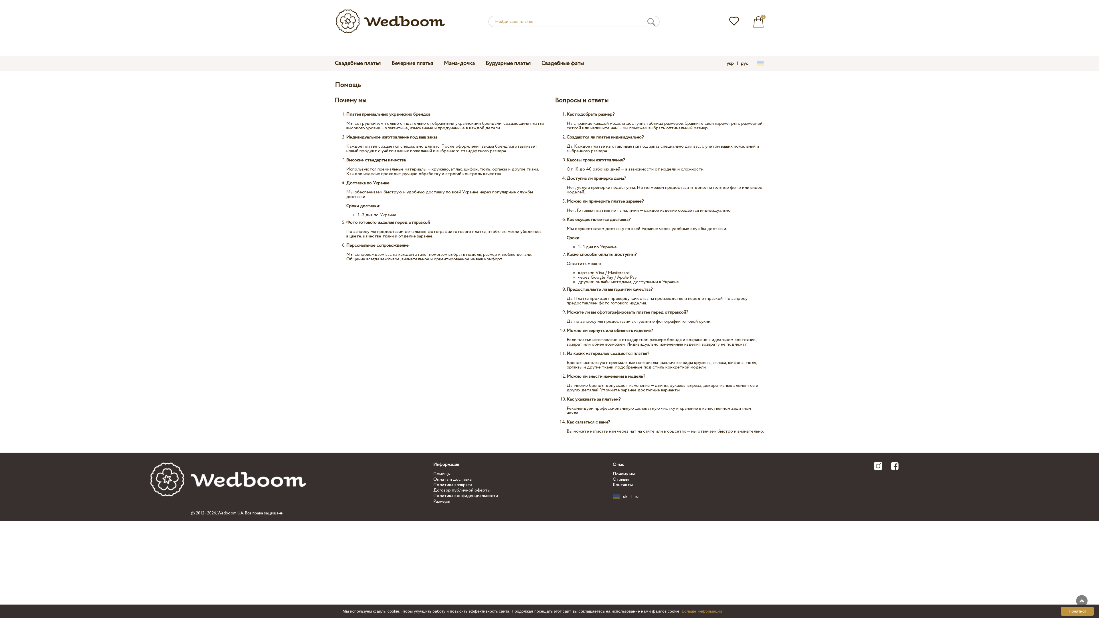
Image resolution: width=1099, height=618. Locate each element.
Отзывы (621, 479)
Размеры (441, 501)
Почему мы (624, 474)
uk (625, 496)
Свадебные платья (358, 63)
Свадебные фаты (562, 63)
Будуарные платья (508, 63)
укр (730, 63)
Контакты (623, 485)
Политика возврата (452, 485)
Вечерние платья (412, 63)
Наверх (1082, 601)
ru (637, 496)
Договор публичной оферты (462, 490)
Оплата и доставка (452, 479)
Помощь (441, 474)
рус (744, 63)
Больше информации (702, 611)
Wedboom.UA (230, 513)
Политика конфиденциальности (465, 495)
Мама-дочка (459, 63)
